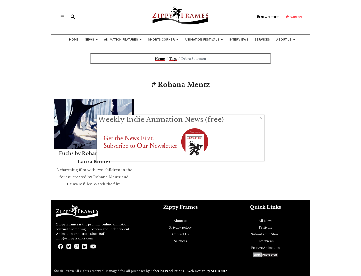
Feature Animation (265, 248)
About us (180, 221)
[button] (73, 16)
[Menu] (62, 16)
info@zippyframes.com (74, 238)
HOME (74, 39)
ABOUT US (284, 39)
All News (265, 221)
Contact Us (180, 234)
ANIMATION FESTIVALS (202, 39)
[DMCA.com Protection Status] (265, 254)
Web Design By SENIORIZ (207, 271)
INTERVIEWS (238, 39)
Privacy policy (180, 227)
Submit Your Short (265, 234)
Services (180, 241)
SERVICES (262, 39)
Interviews (265, 241)
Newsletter (269, 17)
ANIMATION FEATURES (121, 39)
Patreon (295, 17)
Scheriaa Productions (167, 271)
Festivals (265, 227)
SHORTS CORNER (161, 39)
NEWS (89, 39)
